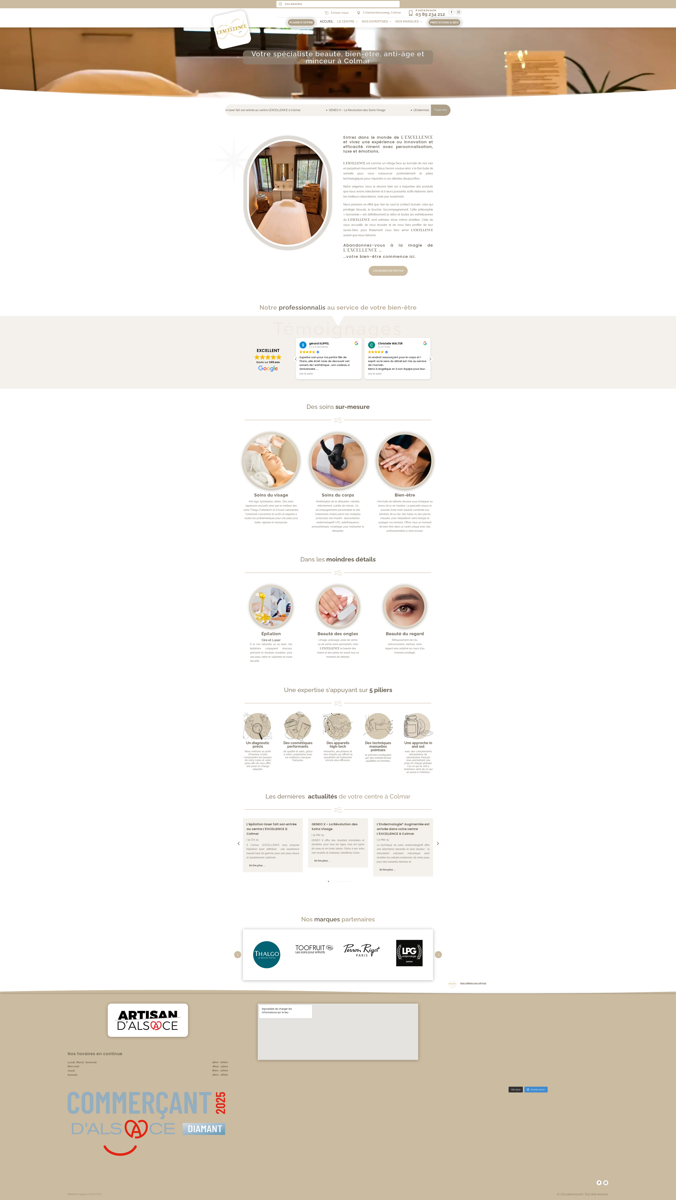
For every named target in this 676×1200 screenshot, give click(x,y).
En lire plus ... (257, 860)
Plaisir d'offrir (301, 22)
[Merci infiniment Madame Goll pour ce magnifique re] (582, 1038)
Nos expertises (375, 21)
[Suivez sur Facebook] (451, 12)
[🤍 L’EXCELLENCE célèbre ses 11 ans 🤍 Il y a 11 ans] (528, 1068)
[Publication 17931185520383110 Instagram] (474, 1038)
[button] (430, 359)
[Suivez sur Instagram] (458, 12)
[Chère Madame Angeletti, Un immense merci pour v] (474, 1068)
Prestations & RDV (444, 22)
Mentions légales (77, 1194)
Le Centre (345, 21)
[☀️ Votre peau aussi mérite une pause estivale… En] (582, 1007)
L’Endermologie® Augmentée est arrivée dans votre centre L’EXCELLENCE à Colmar (326, 110)
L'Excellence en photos (388, 270)
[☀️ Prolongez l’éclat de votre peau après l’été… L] (528, 1007)
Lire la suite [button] (306, 373)
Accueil (326, 21)
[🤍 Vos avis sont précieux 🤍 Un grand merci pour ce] (474, 1007)
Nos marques (407, 21)
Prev (237, 954)
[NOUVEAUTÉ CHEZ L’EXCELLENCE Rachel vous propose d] (528, 1038)
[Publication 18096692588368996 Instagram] (582, 1068)
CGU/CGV (95, 1194)
